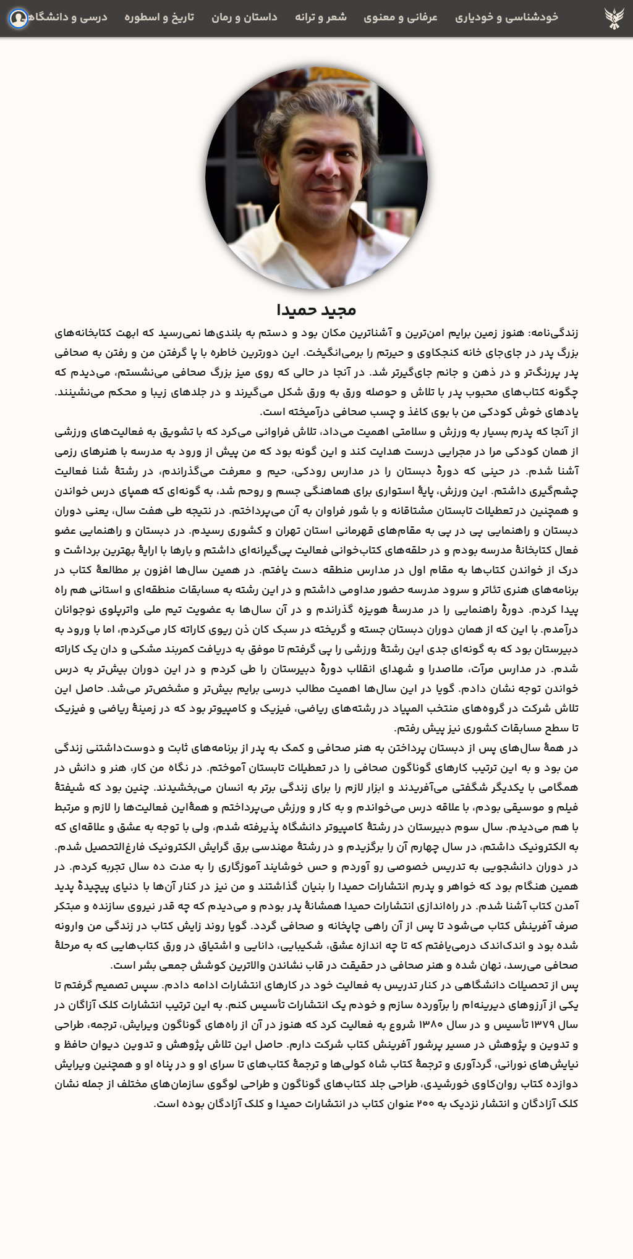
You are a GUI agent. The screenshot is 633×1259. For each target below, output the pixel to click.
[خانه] (614, 18)
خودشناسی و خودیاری (507, 18)
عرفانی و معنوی (400, 18)
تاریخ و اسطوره (159, 18)
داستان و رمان (244, 18)
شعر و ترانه (321, 18)
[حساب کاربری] (18, 18)
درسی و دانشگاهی (63, 18)
